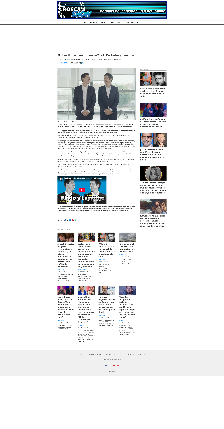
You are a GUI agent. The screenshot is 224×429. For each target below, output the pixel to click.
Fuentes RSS (129, 354)
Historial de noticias (95, 354)
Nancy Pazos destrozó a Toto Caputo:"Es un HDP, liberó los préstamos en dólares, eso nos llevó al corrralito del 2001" (65, 307)
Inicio (85, 22)
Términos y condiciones (113, 354)
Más (136, 22)
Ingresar (142, 354)
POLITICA (111, 22)
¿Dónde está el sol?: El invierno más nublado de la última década (127, 248)
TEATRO (102, 22)
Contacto (82, 354)
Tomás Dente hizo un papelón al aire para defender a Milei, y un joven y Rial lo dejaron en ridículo (152, 154)
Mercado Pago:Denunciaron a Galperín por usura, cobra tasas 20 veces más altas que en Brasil (106, 304)
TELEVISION (93, 22)
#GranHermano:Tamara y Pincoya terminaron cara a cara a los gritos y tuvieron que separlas (153, 123)
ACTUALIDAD (129, 22)
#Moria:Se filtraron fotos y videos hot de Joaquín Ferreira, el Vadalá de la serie (106, 250)
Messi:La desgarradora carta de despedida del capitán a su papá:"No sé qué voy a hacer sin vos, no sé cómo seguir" (127, 307)
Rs (83, 63)
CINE (118, 22)
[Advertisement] (111, 37)
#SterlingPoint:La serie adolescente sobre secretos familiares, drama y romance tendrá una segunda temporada (152, 221)
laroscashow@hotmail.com (112, 360)
